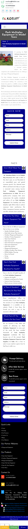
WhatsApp (14, 527)
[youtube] (18, 10)
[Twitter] (6, 10)
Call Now (5, 527)
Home (4, 41)
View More (4, 467)
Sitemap (4, 430)
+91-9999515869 (10, 5)
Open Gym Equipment (7, 456)
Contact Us (5, 435)
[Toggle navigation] (4, 26)
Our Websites (5, 440)
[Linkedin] (10, 10)
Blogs (3, 437)
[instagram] (14, 10)
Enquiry (24, 527)
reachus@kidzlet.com (12, 1)
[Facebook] (3, 10)
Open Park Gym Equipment (8, 463)
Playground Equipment (7, 447)
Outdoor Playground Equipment (10, 458)
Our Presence (5, 433)
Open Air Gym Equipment (8, 465)
